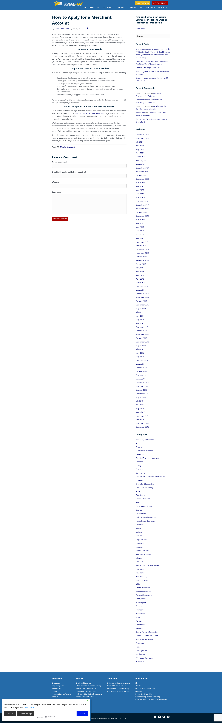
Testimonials (108, 7)
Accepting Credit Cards (145, 439)
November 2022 (142, 138)
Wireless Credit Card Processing (118, 688)
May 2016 (140, 356)
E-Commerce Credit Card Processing (88, 686)
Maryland (139, 547)
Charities (139, 462)
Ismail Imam (141, 112)
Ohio (138, 584)
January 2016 (141, 364)
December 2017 (142, 294)
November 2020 (142, 171)
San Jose (139, 628)
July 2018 (139, 268)
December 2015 (142, 368)
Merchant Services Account (61, 694)
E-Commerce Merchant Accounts (118, 683)
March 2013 (140, 412)
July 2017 (139, 312)
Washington (140, 654)
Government (141, 513)
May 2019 (140, 231)
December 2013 (142, 382)
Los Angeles (140, 543)
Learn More (140, 28)
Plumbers (139, 610)
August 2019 (141, 219)
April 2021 (140, 153)
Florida (138, 502)
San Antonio (140, 624)
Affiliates (150, 7)
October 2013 (141, 390)
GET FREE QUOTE (159, 3)
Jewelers (139, 536)
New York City (141, 576)
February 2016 (142, 360)
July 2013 (139, 401)
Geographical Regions (144, 506)
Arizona (139, 447)
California (139, 454)
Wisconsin (140, 661)
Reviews (139, 621)
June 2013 (140, 405)
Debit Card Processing (144, 487)
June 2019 (140, 227)
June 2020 (140, 190)
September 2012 (142, 427)
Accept (82, 713)
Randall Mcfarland (143, 100)
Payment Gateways (143, 591)
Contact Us (163, 7)
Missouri (139, 561)
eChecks (139, 491)
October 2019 (141, 212)
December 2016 (142, 331)
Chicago (139, 465)
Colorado (139, 469)
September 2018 (142, 260)
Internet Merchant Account (116, 686)
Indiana (139, 532)
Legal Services (141, 539)
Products (122, 7)
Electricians (140, 495)
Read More (29, 707)
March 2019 (140, 238)
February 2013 (142, 416)
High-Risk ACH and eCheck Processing (89, 694)
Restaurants (140, 613)
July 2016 (139, 349)
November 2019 (142, 208)
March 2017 (140, 323)
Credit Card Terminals (83, 683)
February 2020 (142, 201)
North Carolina (142, 580)
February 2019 (142, 242)
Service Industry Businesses (147, 636)
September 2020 (142, 179)
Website (55, 182)
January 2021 (141, 164)
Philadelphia (141, 602)
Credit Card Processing (145, 484)
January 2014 (141, 379)
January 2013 (141, 419)
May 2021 (140, 149)
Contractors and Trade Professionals (150, 476)
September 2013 (142, 393)
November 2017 (142, 297)
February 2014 (142, 375)
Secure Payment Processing (147, 632)
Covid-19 (139, 480)
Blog (136, 683)
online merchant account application (90, 113)
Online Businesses (143, 587)
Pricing (133, 7)
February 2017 (142, 327)
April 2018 (140, 279)
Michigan (139, 558)
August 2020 (141, 182)
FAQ (141, 7)
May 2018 (140, 275)
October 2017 (141, 301)
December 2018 (142, 249)
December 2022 (142, 134)
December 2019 (142, 205)
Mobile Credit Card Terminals (147, 565)
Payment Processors (144, 595)
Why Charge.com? (91, 7)
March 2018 (140, 282)
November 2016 (142, 334)
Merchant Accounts (68, 147)
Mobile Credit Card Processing (86, 688)
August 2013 (141, 397)
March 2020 (140, 197)
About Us (55, 697)
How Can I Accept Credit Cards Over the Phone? (151, 699)
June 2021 (140, 145)
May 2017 (140, 319)
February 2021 (142, 160)
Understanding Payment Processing (147, 697)
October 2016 (141, 338)
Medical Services (142, 550)
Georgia (139, 510)
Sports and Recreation (144, 639)
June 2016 (140, 353)
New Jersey (140, 569)
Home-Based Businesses (145, 521)
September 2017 (142, 305)
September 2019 (142, 216)
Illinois (138, 528)
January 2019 (141, 245)
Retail (138, 617)
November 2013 (142, 386)
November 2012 (142, 423)
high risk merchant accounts (147, 517)
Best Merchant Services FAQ (145, 688)
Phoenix (139, 606)
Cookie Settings (25, 713)
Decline (10, 713)
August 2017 (141, 308)
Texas (138, 647)
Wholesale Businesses (144, 658)
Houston (139, 524)
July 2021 (139, 142)
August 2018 (141, 264)
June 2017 (140, 316)
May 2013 (140, 408)
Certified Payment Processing (147, 458)
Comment (56, 192)
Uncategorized (141, 650)
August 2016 (141, 345)
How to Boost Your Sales (143, 694)
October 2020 (141, 175)
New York (139, 573)
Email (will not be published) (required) (69, 172)
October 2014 (141, 371)
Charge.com (56, 683)
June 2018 (140, 271)
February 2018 (142, 286)
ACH (137, 443)
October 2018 (141, 256)
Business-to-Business (144, 450)
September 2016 (142, 342)
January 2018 (141, 290)
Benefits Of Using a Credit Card (148, 68)
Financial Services (143, 499)
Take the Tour (142, 3)
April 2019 (140, 234)
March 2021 (140, 157)
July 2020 (139, 186)
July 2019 (139, 223)
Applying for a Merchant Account (87, 691)
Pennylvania (141, 599)
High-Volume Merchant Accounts (118, 691)
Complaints (140, 473)
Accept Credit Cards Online (85, 697)
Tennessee (140, 643)
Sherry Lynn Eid (142, 119)
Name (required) (59, 162)
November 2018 (142, 253)
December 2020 (142, 168)
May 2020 (140, 194)
